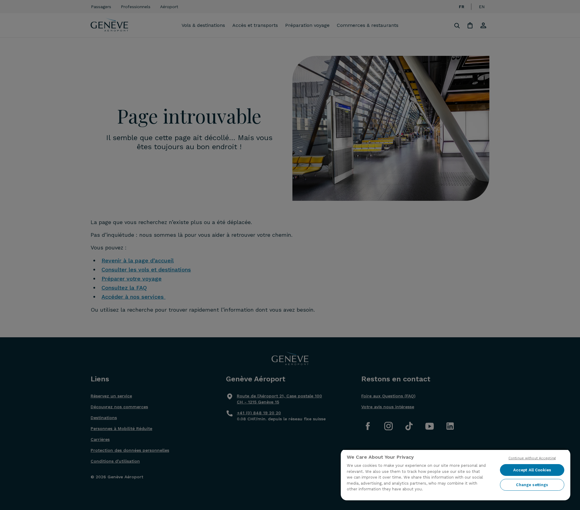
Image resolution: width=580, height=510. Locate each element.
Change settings (532, 485)
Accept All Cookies (532, 470)
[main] (455, 474)
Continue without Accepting (532, 458)
